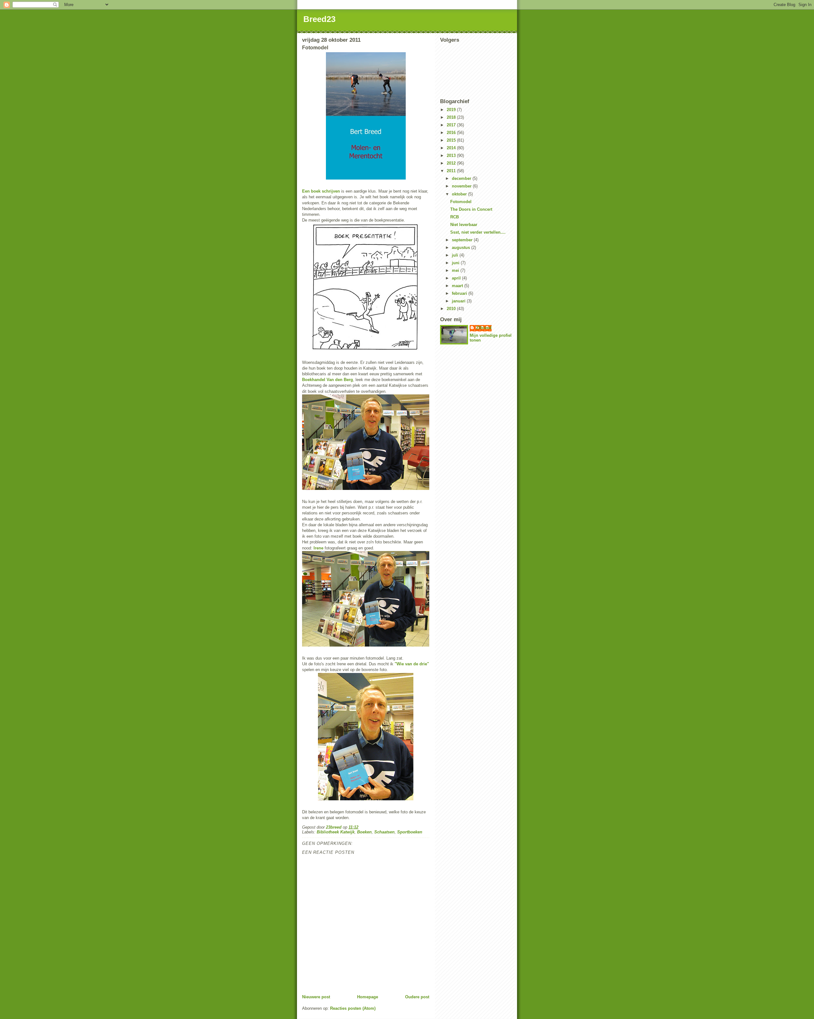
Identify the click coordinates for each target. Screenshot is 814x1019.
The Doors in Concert (471, 209)
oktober (460, 194)
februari (460, 293)
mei (456, 270)
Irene (318, 548)
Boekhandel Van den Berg (327, 379)
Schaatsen (384, 832)
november (462, 186)
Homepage (367, 996)
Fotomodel (461, 201)
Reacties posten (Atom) (353, 1008)
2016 (452, 132)
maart (458, 285)
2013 (452, 155)
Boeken (364, 832)
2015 (452, 140)
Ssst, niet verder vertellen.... (478, 232)
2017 (452, 125)
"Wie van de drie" (412, 664)
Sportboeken (409, 832)
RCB (454, 217)
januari (459, 301)
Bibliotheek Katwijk (336, 832)
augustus (461, 247)
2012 (452, 163)
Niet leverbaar (463, 224)
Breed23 (319, 19)
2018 (452, 117)
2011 (452, 170)
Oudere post (417, 996)
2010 (452, 308)
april (457, 278)
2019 (452, 109)
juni (456, 262)
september (463, 239)
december (462, 178)
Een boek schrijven (321, 191)
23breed (484, 327)
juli (455, 255)
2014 (452, 147)
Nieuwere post (316, 996)
